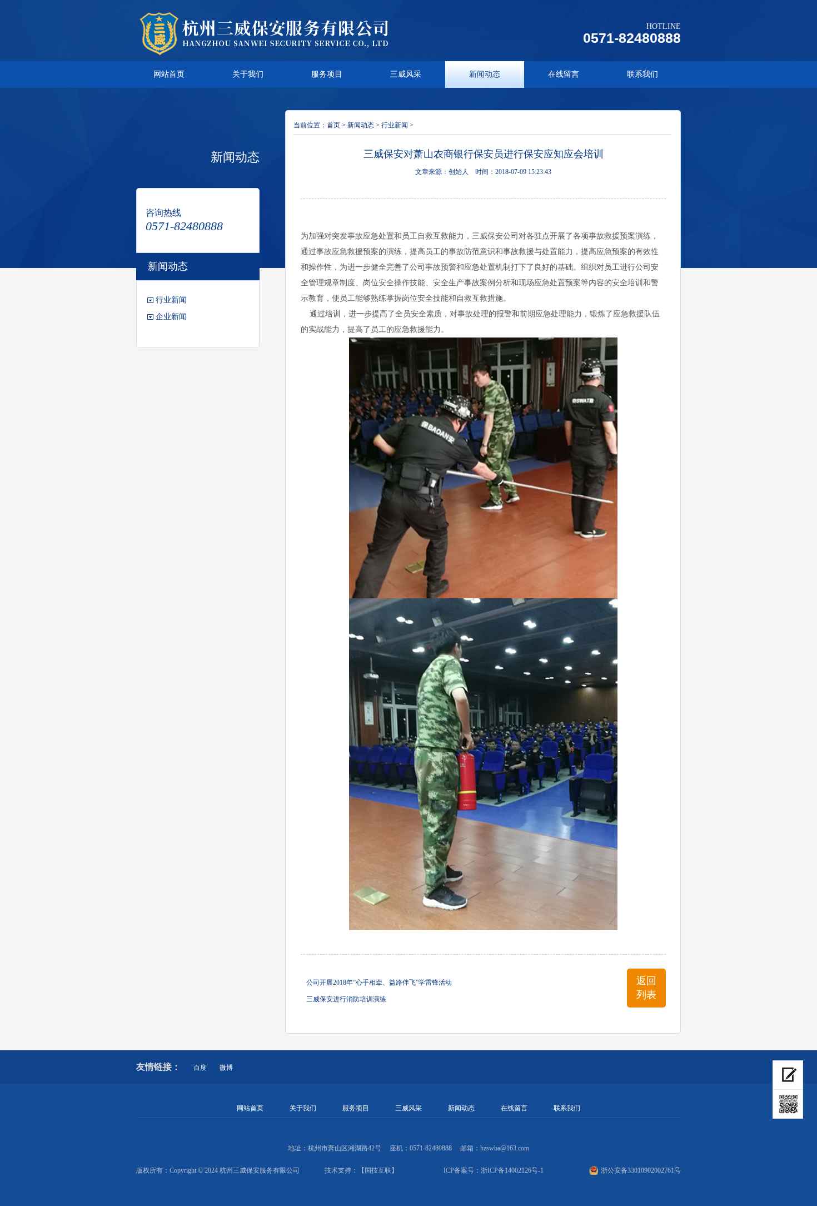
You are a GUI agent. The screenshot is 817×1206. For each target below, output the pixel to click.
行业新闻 (171, 300)
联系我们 (642, 74)
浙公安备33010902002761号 (641, 1170)
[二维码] (788, 1104)
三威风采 (405, 74)
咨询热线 (163, 212)
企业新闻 (171, 316)
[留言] (788, 1075)
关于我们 (247, 74)
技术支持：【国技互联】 (361, 1170)
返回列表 (646, 987)
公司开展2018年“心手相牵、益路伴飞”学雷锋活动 (379, 982)
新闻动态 (484, 74)
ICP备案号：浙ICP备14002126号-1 (494, 1170)
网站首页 (169, 74)
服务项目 (326, 74)
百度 (200, 1067)
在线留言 (563, 74)
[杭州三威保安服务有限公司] (277, 33)
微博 (226, 1067)
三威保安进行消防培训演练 (346, 999)
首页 (333, 125)
